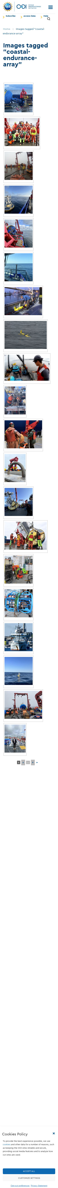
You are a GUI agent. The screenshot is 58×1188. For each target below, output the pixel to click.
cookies (6, 1144)
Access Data (29, 16)
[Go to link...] (18, 98)
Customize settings (29, 1178)
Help (46, 16)
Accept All (29, 1171)
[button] (53, 1133)
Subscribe (10, 16)
